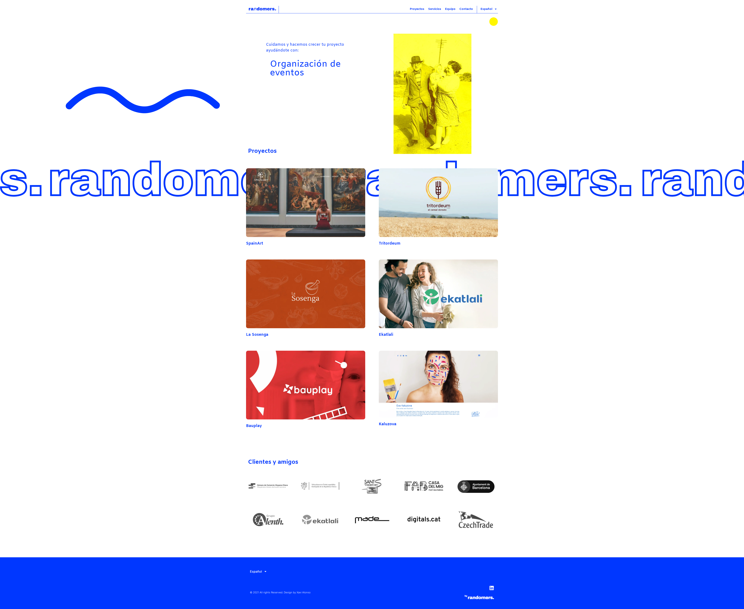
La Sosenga (257, 334)
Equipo (450, 9)
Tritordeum (389, 243)
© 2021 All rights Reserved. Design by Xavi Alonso (280, 592)
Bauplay (254, 426)
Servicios (434, 9)
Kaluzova (387, 424)
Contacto (466, 9)
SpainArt (254, 243)
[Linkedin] (491, 588)
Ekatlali (386, 334)
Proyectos (417, 9)
